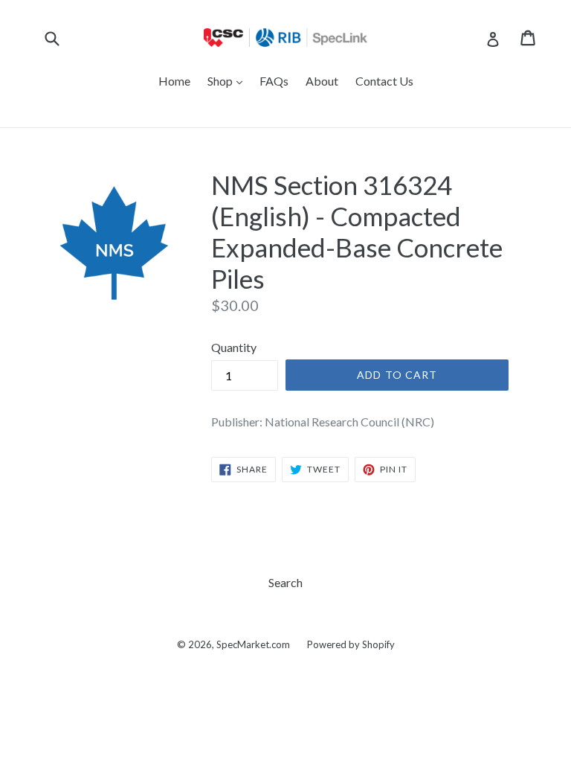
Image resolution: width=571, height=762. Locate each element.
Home (174, 81)
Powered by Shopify (351, 644)
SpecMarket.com (253, 644)
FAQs (273, 81)
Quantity (234, 347)
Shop (228, 80)
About (322, 81)
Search (285, 582)
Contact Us (384, 81)
